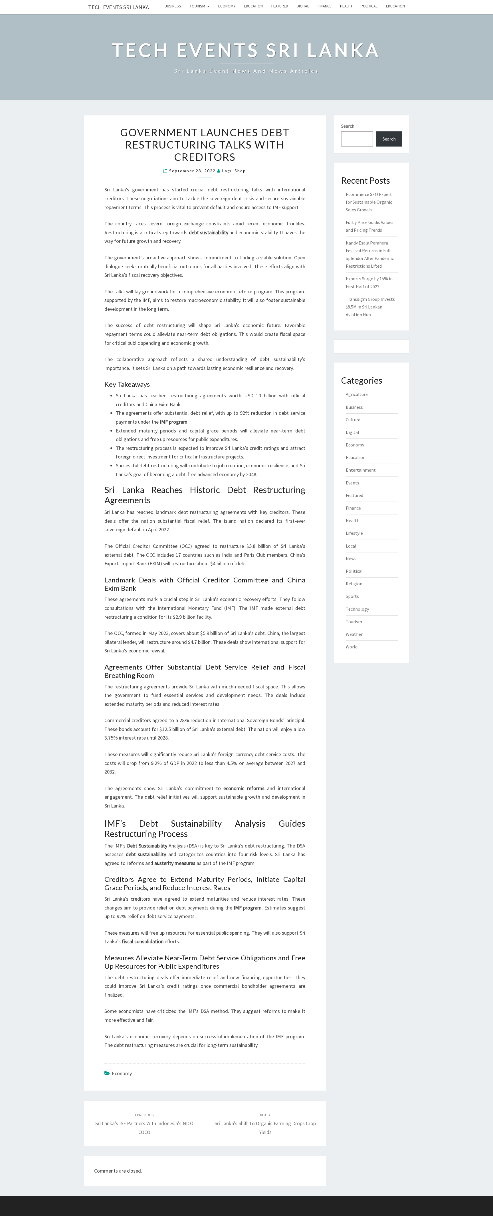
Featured (279, 6)
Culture (353, 419)
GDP (174, 763)
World (351, 647)
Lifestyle (354, 533)
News (351, 558)
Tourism (197, 6)
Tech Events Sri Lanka (118, 7)
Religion (354, 583)
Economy (226, 6)
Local (351, 546)
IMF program (240, 863)
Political (369, 6)
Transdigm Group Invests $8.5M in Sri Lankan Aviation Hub (370, 306)
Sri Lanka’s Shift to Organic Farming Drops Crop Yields (265, 1123)
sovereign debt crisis (231, 198)
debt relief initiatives (167, 797)
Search (347, 126)
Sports (352, 596)
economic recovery (240, 599)
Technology (357, 609)
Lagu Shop (234, 170)
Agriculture (357, 394)
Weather (354, 634)
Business (173, 6)
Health (346, 6)
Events (352, 483)
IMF (277, 207)
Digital (303, 6)
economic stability (258, 232)
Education (253, 6)
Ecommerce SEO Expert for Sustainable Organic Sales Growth (369, 202)
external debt (119, 555)
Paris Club (254, 555)
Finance (325, 6)
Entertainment (361, 470)
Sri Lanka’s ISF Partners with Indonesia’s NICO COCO (144, 1123)
